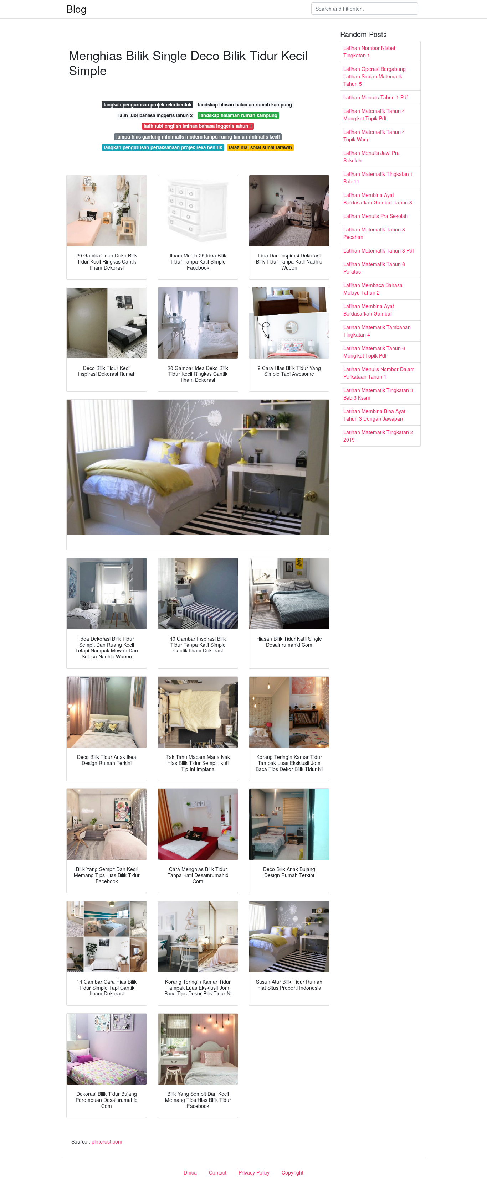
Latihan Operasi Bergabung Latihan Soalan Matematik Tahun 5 (374, 76)
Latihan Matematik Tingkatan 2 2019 (378, 435)
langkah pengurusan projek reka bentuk (147, 104)
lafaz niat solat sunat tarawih (260, 147)
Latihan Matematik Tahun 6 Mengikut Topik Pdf (374, 351)
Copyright (292, 1172)
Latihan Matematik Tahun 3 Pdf (378, 250)
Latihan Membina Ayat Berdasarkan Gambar (368, 309)
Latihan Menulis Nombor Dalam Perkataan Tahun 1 (379, 372)
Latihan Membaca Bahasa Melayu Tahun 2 (373, 288)
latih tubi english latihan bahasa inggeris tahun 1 (198, 126)
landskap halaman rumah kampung (238, 115)
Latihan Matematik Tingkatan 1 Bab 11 (378, 177)
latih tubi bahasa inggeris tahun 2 (155, 115)
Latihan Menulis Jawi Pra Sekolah (371, 156)
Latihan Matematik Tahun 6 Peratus (374, 267)
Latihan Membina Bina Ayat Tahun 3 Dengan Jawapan (374, 414)
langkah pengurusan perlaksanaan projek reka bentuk (163, 147)
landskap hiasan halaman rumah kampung (245, 104)
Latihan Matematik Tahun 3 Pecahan (374, 233)
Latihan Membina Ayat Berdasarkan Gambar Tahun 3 (377, 198)
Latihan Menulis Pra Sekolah (375, 215)
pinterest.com (107, 1141)
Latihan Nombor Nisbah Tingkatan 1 (370, 51)
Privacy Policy (254, 1172)
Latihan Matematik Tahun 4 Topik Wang (374, 135)
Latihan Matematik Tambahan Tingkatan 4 (377, 330)
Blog (76, 8)
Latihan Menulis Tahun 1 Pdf (375, 97)
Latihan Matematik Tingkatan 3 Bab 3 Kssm (378, 393)
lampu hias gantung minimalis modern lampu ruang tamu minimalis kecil (198, 136)
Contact (217, 1172)
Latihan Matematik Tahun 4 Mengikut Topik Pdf (374, 114)
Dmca (190, 1172)
